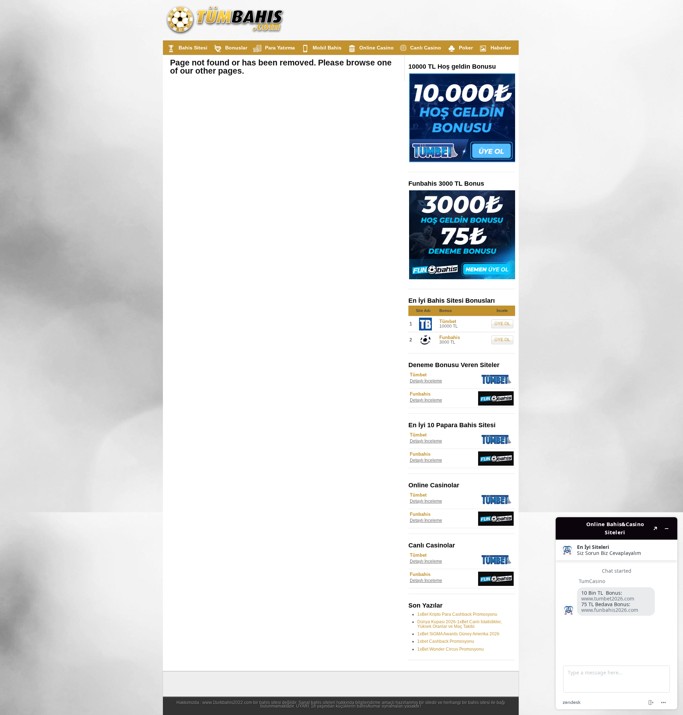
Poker (466, 48)
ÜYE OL (502, 323)
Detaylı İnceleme (426, 380)
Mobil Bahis (327, 48)
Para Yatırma (280, 48)
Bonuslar (236, 48)
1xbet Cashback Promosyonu (445, 641)
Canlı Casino (425, 48)
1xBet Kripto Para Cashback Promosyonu (457, 614)
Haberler (501, 48)
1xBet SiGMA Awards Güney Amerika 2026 (458, 633)
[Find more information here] (616, 613)
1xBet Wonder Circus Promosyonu (450, 649)
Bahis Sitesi (193, 48)
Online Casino (376, 48)
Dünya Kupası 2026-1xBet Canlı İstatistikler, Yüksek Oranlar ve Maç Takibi (459, 624)
